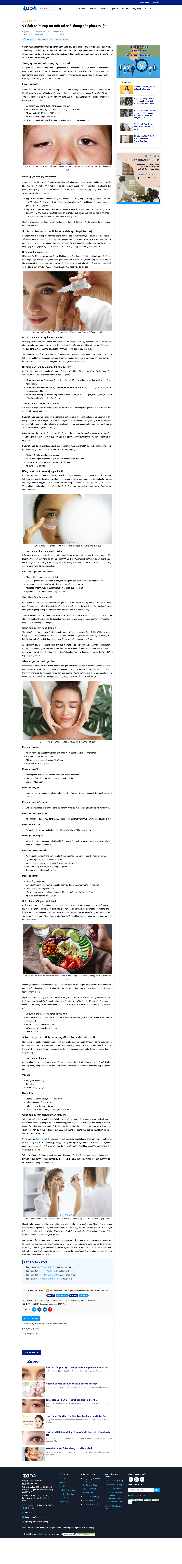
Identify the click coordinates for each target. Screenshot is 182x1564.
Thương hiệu (88, 1493)
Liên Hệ (62, 1482)
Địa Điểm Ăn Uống (90, 1485)
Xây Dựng (137, 9)
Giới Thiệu (63, 1479)
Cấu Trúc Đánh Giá (66, 1494)
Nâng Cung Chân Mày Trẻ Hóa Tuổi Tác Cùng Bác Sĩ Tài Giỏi (76, 1416)
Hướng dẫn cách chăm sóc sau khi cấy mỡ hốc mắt (71, 1383)
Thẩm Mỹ (92, 9)
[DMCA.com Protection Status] (86, 1534)
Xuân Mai (39, 34)
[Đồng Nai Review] (155, 1500)
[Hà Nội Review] (132, 1500)
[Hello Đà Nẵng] (139, 1500)
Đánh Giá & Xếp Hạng (114, 1481)
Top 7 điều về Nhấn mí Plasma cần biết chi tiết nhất (72, 1400)
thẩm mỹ (39, 1139)
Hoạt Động (63, 1498)
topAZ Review (29, 9)
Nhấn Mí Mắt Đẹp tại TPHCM (48, 1275)
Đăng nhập (144, 2)
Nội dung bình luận (31, 1329)
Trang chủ (25, 16)
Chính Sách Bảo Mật (114, 1488)
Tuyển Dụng (64, 1502)
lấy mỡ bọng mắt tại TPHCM (48, 1279)
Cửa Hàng (125, 9)
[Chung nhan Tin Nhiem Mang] (69, 1534)
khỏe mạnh (80, 354)
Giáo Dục (104, 9)
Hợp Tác (62, 1486)
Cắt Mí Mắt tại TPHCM (47, 1267)
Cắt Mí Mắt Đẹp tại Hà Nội (47, 1271)
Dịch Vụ (114, 9)
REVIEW (147, 9)
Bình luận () (42, 39)
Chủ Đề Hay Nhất (89, 1489)
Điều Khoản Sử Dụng (114, 1485)
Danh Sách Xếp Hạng (91, 1497)
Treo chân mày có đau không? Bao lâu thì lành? (70, 1448)
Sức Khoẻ (81, 9)
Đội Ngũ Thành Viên (67, 1490)
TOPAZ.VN (43, 1534)
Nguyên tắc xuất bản (91, 1504)
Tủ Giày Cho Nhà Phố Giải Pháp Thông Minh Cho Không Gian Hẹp (144, 138)
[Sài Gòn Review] (147, 1500)
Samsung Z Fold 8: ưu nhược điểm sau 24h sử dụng (143, 126)
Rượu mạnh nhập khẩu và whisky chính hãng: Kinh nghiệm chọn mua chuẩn (144, 101)
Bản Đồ (31, 1508)
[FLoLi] (130, 1503)
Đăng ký (156, 2)
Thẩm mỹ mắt (35, 16)
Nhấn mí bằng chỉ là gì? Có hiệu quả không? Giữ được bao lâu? (77, 1367)
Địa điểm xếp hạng (90, 1500)
